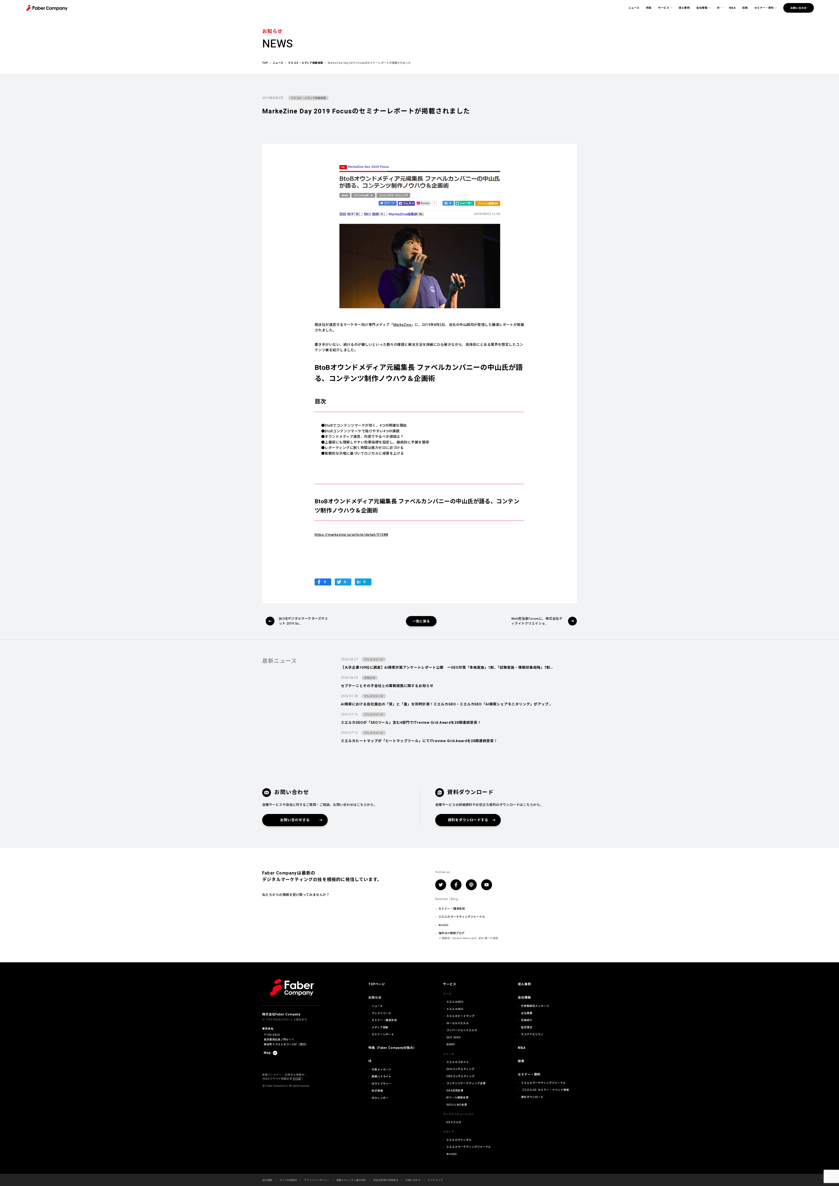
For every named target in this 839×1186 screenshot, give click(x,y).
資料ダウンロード (532, 1097)
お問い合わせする (295, 820)
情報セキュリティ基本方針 (351, 1180)
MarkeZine (402, 324)
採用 (745, 8)
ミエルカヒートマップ (460, 1016)
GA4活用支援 (454, 1091)
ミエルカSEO (454, 1002)
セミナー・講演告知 (452, 909)
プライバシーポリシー (316, 1180)
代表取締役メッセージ (535, 1006)
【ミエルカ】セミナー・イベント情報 (545, 1090)
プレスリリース (381, 1013)
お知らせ (374, 997)
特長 (649, 8)
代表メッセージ (381, 1070)
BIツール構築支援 (457, 1097)
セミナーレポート (383, 1034)
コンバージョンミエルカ (461, 1030)
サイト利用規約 (288, 1180)
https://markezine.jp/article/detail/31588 (351, 534)
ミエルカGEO (454, 1009)
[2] (298, 1079)
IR (718, 8)
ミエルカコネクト (457, 1062)
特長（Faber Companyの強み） (392, 1048)
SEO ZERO (453, 1037)
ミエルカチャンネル (459, 1140)
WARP (450, 1044)
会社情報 (701, 8)
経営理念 (526, 1027)
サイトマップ (435, 1180)
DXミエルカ (453, 1122)
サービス (663, 8)
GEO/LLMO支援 (456, 1105)
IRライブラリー (381, 1084)
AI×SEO (444, 925)
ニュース (634, 8)
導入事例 (684, 8)
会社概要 (526, 1013)
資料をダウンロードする (468, 820)
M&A (732, 8)
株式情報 (377, 1091)
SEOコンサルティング (460, 1069)
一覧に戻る (421, 621)
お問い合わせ (798, 8)
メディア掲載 (380, 1027)
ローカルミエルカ (457, 1023)
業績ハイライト (381, 1077)
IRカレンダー (380, 1098)
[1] (295, 1079)
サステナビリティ (532, 1034)
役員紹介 (526, 1020)
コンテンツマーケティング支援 (466, 1083)
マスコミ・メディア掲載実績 (308, 98)
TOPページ (376, 984)
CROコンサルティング (460, 1076)
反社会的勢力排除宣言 (386, 1180)
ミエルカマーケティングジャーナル (462, 917)
